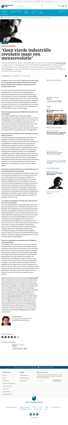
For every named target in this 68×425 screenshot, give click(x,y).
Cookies (46, 407)
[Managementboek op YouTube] (34, 414)
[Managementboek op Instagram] (37, 414)
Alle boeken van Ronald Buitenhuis (20, 320)
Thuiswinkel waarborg (12, 407)
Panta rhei (49, 193)
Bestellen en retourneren (9, 383)
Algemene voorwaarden (25, 407)
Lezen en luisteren (7, 386)
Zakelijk (22, 372)
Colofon (34, 407)
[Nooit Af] (51, 89)
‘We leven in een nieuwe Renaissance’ (55, 173)
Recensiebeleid (6, 391)
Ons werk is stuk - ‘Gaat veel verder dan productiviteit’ (56, 133)
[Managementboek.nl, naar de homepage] (7, 7)
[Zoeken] (42, 6)
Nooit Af (9, 69)
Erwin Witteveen (18, 296)
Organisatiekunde (16, 17)
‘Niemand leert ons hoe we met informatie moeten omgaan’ (55, 153)
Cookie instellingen (55, 407)
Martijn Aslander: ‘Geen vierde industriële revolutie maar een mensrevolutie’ (36, 17)
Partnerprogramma (7, 394)
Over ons (5, 375)
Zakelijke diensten (24, 375)
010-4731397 (64, 11)
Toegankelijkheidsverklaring (25, 409)
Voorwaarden (6, 380)
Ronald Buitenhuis (6, 75)
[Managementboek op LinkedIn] (31, 414)
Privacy (40, 407)
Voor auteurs (6, 389)
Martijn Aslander (60, 63)
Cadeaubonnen (23, 380)
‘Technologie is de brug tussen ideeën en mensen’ (56, 162)
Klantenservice (7, 372)
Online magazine (7, 17)
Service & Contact (38, 409)
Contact (4, 378)
